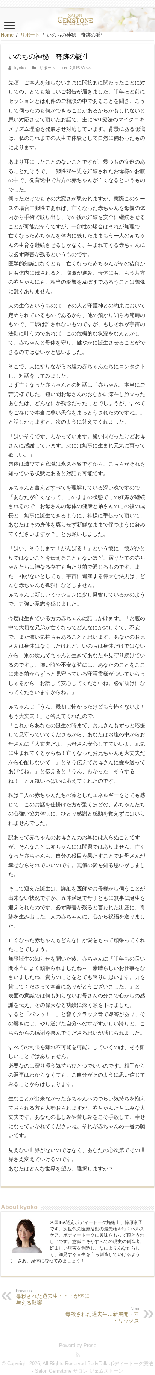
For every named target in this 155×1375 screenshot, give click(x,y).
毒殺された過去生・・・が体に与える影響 (53, 1297)
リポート (30, 35)
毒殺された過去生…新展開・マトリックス (102, 1315)
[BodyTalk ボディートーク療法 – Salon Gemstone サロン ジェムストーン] (77, 20)
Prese (90, 1345)
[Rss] (78, 1354)
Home (7, 35)
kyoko (20, 68)
